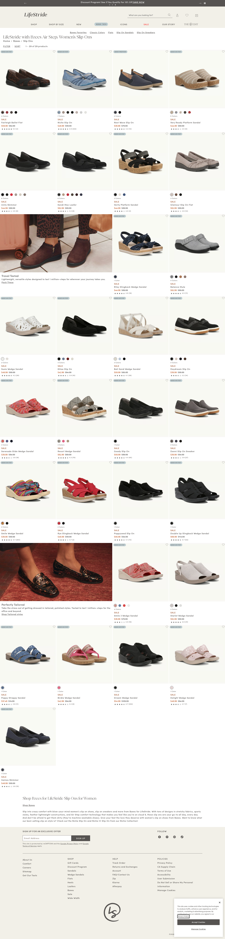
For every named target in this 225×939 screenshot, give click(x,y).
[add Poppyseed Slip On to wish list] (167, 462)
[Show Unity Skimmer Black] (2, 194)
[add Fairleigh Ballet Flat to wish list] (54, 51)
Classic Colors (97, 32)
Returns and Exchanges (125, 866)
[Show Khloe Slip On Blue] (63, 359)
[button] (38, 24)
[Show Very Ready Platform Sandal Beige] (171, 112)
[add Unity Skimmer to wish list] (54, 134)
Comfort (27, 863)
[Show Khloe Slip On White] (72, 359)
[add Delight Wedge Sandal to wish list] (223, 627)
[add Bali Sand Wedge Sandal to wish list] (167, 298)
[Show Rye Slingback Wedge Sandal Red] (59, 523)
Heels (70, 882)
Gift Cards (73, 862)
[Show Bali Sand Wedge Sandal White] (115, 359)
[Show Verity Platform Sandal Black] (115, 194)
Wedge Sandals (76, 874)
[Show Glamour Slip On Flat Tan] (171, 194)
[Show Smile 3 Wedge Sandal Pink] (115, 605)
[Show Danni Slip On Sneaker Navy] (176, 441)
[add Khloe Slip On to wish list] (110, 298)
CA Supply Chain (166, 866)
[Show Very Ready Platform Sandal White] (180, 112)
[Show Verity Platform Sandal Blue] (124, 194)
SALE (146, 24)
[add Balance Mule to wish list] (223, 216)
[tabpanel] (112, 2)
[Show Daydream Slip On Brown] (185, 359)
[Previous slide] (25, 3)
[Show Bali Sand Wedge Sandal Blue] (119, 359)
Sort (17, 46)
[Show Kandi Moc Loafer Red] (68, 194)
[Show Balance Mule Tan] (180, 276)
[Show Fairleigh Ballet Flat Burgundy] (7, 112)
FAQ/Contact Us (121, 874)
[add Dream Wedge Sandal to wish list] (167, 627)
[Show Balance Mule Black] (176, 276)
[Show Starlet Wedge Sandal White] (180, 605)
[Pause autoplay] (205, 3)
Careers (27, 867)
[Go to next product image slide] (54, 76)
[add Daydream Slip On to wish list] (223, 298)
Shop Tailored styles (12, 614)
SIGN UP (80, 838)
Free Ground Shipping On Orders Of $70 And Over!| (112, 2)
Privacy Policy (164, 862)
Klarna (116, 882)
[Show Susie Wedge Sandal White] (2, 359)
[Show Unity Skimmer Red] (11, 194)
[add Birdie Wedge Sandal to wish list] (110, 627)
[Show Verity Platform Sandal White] (119, 194)
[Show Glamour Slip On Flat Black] (180, 194)
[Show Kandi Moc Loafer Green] (72, 194)
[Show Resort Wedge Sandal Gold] (68, 441)
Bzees (71, 890)
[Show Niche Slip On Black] (68, 112)
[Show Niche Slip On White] (85, 112)
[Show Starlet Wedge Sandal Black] (176, 605)
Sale (70, 894)
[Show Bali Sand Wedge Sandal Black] (124, 359)
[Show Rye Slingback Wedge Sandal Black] (63, 523)
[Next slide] (200, 3)
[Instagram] (174, 837)
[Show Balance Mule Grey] (171, 276)
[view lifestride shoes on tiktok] (182, 837)
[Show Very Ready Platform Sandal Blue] (176, 112)
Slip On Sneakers (146, 32)
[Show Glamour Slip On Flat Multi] (176, 194)
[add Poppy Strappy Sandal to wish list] (54, 627)
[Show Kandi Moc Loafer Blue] (81, 194)
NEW (78, 24)
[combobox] (149, 15)
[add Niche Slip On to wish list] (110, 51)
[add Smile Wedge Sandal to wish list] (54, 462)
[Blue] (115, 276)
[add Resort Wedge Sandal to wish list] (110, 380)
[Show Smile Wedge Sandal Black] (7, 523)
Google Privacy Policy (69, 843)
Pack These (8, 282)
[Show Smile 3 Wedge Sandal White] (128, 605)
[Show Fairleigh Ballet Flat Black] (16, 112)
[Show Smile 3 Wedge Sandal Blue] (119, 605)
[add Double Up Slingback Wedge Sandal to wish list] (223, 462)
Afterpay (117, 886)
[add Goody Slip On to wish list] (167, 380)
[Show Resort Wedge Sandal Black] (59, 441)
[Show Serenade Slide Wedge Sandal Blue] (7, 441)
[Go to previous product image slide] (2, 76)
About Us (27, 859)
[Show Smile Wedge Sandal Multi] (2, 523)
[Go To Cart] (196, 15)
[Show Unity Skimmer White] (20, 194)
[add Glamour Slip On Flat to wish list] (223, 134)
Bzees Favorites (78, 32)
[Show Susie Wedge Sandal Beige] (7, 359)
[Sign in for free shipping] (177, 15)
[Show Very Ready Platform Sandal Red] (189, 112)
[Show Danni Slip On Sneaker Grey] (171, 441)
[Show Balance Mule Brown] (185, 276)
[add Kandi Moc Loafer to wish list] (110, 134)
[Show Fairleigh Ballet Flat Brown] (2, 112)
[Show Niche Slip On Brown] (63, 112)
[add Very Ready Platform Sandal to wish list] (223, 51)
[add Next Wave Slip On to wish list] (167, 51)
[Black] (115, 441)
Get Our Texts (30, 875)
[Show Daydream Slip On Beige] (176, 359)
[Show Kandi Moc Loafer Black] (59, 194)
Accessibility (164, 874)
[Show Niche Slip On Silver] (81, 112)
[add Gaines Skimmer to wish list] (54, 709)
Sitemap (27, 871)
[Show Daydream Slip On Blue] (180, 359)
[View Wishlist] (187, 15)
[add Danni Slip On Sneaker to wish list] (223, 380)
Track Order (119, 862)
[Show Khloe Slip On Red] (68, 359)
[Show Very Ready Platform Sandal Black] (185, 112)
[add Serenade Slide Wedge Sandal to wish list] (54, 380)
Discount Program (77, 866)
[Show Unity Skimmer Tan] (16, 194)
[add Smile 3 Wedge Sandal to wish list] (167, 544)
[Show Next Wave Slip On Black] (119, 112)
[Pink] (59, 687)
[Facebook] (159, 837)
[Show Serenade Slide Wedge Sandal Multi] (2, 441)
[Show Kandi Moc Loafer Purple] (76, 194)
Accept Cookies (198, 922)
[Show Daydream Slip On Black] (171, 359)
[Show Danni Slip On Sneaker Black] (180, 441)
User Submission (166, 878)
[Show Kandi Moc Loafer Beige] (63, 194)
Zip (114, 878)
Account (117, 870)
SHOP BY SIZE (56, 24)
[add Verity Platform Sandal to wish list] (167, 134)
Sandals (72, 870)
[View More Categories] (222, 32)
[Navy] (2, 769)
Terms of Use (164, 870)
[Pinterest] (167, 837)
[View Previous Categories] (3, 32)
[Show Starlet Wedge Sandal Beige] (171, 605)
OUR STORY (168, 24)
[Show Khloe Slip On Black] (59, 359)
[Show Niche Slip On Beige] (76, 112)
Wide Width (74, 898)
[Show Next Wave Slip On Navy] (115, 112)
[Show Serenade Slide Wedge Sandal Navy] (11, 441)
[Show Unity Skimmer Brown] (24, 194)
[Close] (220, 902)
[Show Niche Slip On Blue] (59, 112)
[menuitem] (34, 24)
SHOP (34, 24)
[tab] (109, 4)
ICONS (123, 24)
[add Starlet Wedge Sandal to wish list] (223, 544)
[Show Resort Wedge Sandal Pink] (63, 441)
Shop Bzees (29, 805)
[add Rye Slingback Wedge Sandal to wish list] (110, 462)
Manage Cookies (166, 890)
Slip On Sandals (125, 32)
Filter (6, 46)
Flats (110, 32)
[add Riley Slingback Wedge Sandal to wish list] (167, 216)
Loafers (72, 886)
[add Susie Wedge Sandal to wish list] (54, 298)
